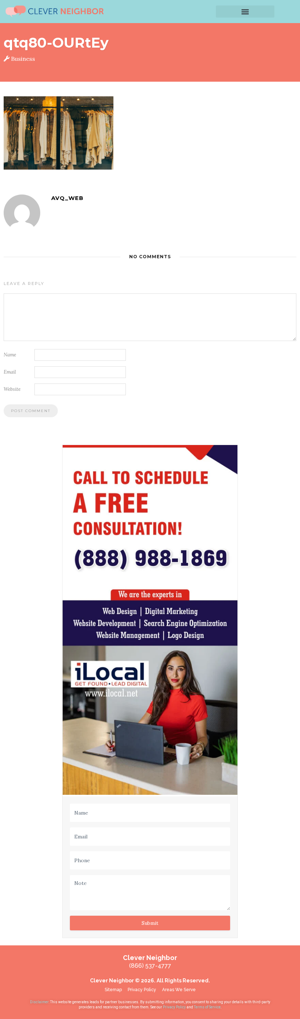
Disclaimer (39, 1002)
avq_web (67, 197)
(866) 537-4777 (150, 965)
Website (12, 389)
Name (10, 355)
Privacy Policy (175, 1007)
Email (10, 372)
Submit (150, 923)
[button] (245, 11)
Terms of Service (207, 1007)
